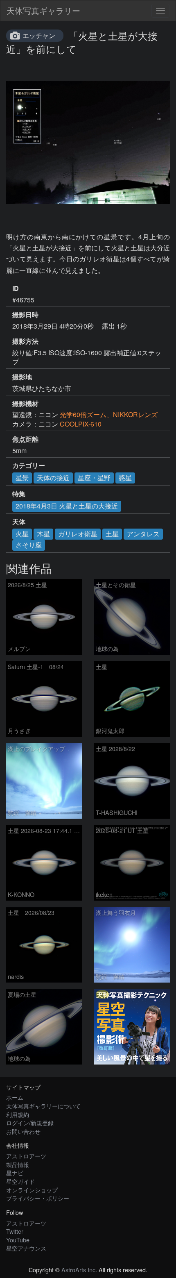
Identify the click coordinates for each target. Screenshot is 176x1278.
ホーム (14, 1097)
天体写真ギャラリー (43, 10)
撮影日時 (25, 314)
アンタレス (143, 533)
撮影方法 (25, 341)
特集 (18, 493)
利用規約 (17, 1114)
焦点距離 (25, 439)
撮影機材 (25, 403)
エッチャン (39, 35)
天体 (18, 521)
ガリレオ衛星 (77, 533)
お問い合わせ (23, 1131)
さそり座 (29, 544)
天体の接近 (53, 477)
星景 (22, 477)
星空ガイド (20, 1181)
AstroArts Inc (78, 1269)
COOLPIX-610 (81, 424)
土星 (112, 533)
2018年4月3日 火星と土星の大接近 (67, 506)
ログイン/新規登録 (30, 1122)
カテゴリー (28, 465)
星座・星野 (94, 477)
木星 (43, 533)
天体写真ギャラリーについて (43, 1105)
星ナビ (14, 1172)
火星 (22, 533)
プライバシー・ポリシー (37, 1198)
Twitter (14, 1231)
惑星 (125, 477)
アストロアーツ (26, 1155)
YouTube (17, 1239)
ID (15, 288)
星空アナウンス (26, 1248)
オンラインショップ (32, 1189)
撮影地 (22, 376)
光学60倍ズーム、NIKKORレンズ (109, 414)
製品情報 (17, 1164)
